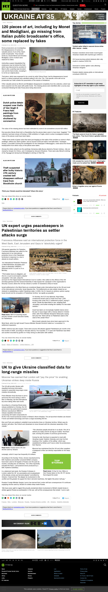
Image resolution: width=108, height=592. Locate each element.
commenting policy (19, 208)
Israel (3, 344)
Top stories (77, 23)
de (13, 560)
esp (7, 560)
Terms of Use (83, 569)
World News (35, 9)
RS (18, 1)
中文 (21, 1)
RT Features (64, 9)
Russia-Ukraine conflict (38, 502)
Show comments (36, 216)
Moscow (20, 502)
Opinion (79, 9)
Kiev (9, 502)
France (4, 502)
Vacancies (83, 582)
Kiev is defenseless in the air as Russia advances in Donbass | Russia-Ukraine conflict (56, 5)
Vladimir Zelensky (63, 502)
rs (18, 560)
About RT (82, 573)
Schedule (56, 575)
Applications (57, 571)
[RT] (32, 1)
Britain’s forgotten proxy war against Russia (87, 186)
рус (10, 560)
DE (13, 1)
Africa (56, 9)
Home (4, 22)
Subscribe (81, 103)
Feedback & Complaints (86, 580)
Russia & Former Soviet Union (22, 9)
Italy (3, 203)
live (83, 5)
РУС (10, 1)
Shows (96, 9)
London (14, 502)
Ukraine (53, 502)
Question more (20, 5)
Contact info (83, 578)
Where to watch (58, 573)
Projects (103, 9)
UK (48, 502)
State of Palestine (12, 344)
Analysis (72, 9)
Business (44, 9)
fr (16, 560)
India (50, 9)
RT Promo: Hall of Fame (86, 575)
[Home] (6, 6)
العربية (3, 1)
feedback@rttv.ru (8, 210)
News (3, 569)
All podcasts (102, 195)
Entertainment (88, 9)
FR (15, 1)
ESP (7, 1)
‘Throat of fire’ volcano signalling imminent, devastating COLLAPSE (53, 550)
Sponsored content (59, 578)
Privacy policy (83, 571)
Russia (27, 502)
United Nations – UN (27, 344)
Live (55, 569)
